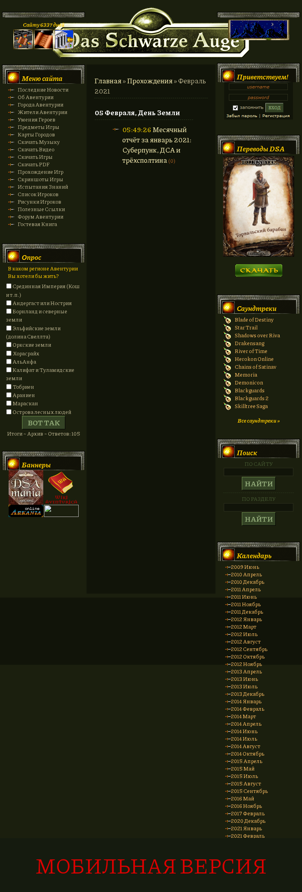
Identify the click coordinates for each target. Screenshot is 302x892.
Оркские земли (32, 344)
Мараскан (25, 403)
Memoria (246, 374)
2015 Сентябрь (249, 791)
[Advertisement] (151, 639)
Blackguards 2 (252, 398)
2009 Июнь (245, 566)
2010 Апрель (246, 574)
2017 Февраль (248, 813)
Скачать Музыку (39, 141)
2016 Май (242, 798)
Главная (108, 80)
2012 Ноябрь (246, 664)
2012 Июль (244, 634)
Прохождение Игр (40, 171)
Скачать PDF (34, 164)
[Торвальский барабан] (258, 254)
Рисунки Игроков (39, 201)
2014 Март (243, 716)
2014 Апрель (246, 723)
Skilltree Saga (251, 406)
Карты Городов (36, 134)
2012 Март (243, 626)
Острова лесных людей (42, 412)
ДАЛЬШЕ (258, 268)
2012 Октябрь (248, 656)
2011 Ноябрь (246, 604)
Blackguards (250, 390)
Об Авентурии (35, 97)
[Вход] (64, 47)
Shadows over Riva (257, 335)
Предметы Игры (38, 127)
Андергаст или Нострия (42, 303)
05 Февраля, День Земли (137, 112)
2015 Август (246, 783)
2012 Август (246, 641)
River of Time (251, 351)
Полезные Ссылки (41, 209)
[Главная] (23, 47)
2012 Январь (246, 619)
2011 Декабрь (247, 611)
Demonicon (249, 382)
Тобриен (23, 386)
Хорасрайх (26, 353)
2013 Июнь (244, 678)
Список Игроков (38, 194)
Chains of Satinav (255, 366)
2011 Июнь (244, 596)
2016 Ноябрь (246, 805)
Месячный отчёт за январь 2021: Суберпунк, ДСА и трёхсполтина (157, 144)
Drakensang (249, 343)
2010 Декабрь (247, 581)
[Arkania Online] (26, 515)
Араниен (24, 395)
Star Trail (246, 327)
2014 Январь (246, 701)
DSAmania (26, 487)
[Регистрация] (43, 47)
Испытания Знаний (43, 186)
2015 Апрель (246, 761)
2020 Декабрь (248, 820)
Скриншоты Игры (40, 179)
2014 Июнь (244, 731)
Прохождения (150, 80)
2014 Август (245, 746)
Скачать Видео (36, 149)
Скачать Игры (35, 156)
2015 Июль (244, 776)
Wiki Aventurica (61, 487)
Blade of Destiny (254, 319)
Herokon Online (254, 358)
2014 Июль (244, 738)
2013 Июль (244, 686)
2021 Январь (246, 828)
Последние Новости (43, 89)
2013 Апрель (246, 671)
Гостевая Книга (37, 224)
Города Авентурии (40, 104)
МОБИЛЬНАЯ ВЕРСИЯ (151, 865)
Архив (35, 433)
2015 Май (242, 768)
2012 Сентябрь (249, 649)
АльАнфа (24, 361)
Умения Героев (36, 119)
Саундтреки (256, 308)
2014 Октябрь (247, 753)
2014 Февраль (247, 708)
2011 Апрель (246, 589)
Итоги (14, 433)
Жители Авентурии (42, 112)
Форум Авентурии (40, 216)
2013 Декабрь (247, 693)
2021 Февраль (248, 835)
